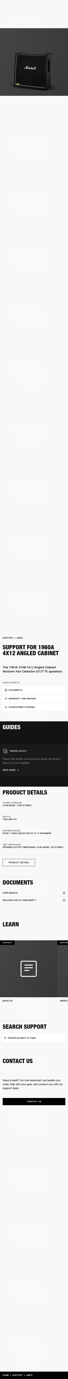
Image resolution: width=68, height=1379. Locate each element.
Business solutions (56, 7)
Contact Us (34, 1101)
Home (6, 1375)
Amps (20, 638)
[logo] (13, 13)
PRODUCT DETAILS (19, 862)
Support (8, 638)
